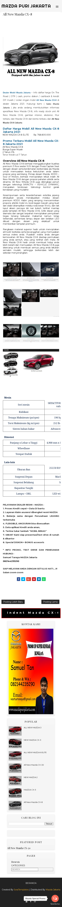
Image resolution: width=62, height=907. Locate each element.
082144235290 (11, 561)
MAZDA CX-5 (30, 790)
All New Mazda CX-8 (33, 802)
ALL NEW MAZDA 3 (32, 727)
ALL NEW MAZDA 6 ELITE (35, 752)
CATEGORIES (18, 865)
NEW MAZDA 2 (30, 777)
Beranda (15, 862)
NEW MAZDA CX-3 (32, 740)
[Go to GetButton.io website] (55, 904)
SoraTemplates (21, 889)
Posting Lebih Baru (13, 602)
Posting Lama (50, 602)
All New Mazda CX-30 (34, 765)
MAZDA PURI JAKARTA (26, 6)
